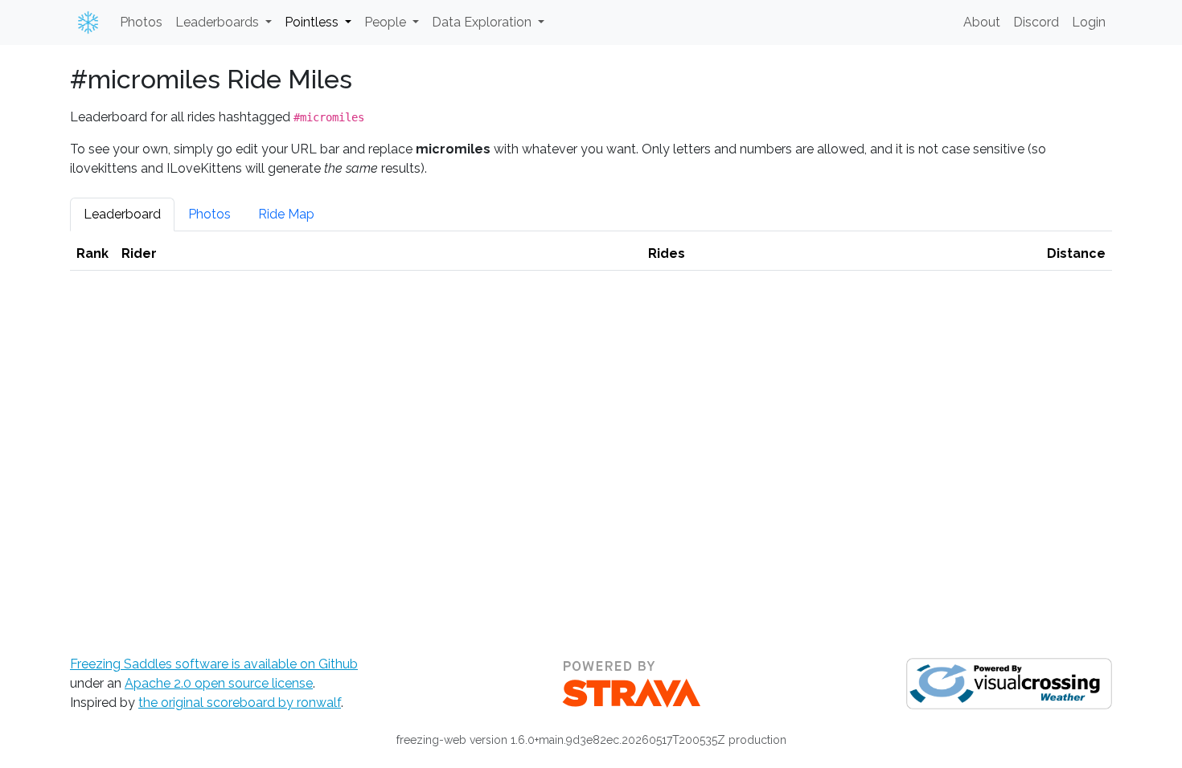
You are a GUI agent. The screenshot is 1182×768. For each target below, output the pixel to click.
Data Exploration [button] (483, 22)
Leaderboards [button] (218, 22)
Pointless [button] (313, 22)
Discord (1036, 22)
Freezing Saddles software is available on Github (214, 664)
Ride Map (286, 214)
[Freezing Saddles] (85, 22)
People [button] (386, 22)
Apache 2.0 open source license (219, 683)
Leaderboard (122, 214)
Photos (141, 22)
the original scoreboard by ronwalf (239, 702)
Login (1089, 22)
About (981, 22)
